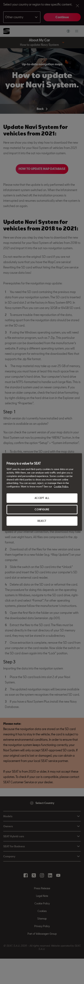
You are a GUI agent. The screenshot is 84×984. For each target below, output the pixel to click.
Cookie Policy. (61, 486)
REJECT (42, 521)
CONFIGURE (42, 509)
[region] (42, 492)
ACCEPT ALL (42, 498)
